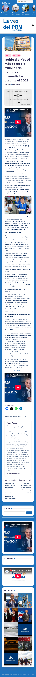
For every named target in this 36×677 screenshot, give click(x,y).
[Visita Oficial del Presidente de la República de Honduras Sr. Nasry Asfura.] (11, 658)
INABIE (8, 55)
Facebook (8, 558)
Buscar (7, 508)
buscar (29, 513)
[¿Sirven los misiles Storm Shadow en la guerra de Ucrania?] (11, 629)
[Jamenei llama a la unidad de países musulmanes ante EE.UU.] (25, 644)
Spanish (23, 1)
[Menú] (33, 25)
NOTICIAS (16, 55)
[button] (13, 473)
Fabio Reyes (11, 423)
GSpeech (28, 104)
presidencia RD (18, 370)
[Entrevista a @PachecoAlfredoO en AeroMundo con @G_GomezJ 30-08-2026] (11, 600)
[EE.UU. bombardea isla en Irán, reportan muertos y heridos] (11, 644)
